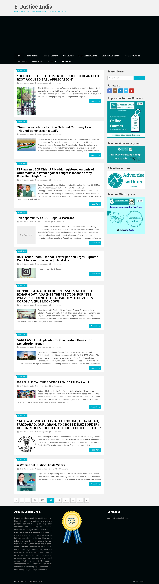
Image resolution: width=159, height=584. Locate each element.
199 (80, 500)
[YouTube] (131, 90)
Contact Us (66, 61)
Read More (95, 101)
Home (19, 55)
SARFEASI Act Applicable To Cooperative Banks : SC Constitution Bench (55, 342)
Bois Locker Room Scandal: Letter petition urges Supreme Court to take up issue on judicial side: (57, 258)
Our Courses (68, 55)
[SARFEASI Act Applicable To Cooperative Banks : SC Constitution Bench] (26, 355)
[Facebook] (109, 90)
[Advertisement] (79, 34)
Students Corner (50, 55)
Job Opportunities (132, 55)
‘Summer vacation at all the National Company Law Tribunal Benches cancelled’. (54, 129)
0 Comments (57, 83)
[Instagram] (115, 90)
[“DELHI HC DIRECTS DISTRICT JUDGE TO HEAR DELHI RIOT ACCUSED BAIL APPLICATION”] (26, 101)
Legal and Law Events (88, 55)
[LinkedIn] (120, 90)
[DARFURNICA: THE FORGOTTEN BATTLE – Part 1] (26, 393)
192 (34, 500)
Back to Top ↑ (139, 581)
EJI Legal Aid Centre (111, 55)
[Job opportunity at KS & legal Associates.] (26, 234)
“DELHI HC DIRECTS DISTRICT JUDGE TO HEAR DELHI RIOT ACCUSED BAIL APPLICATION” (59, 77)
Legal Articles (42, 386)
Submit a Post (37, 61)
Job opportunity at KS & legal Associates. (46, 217)
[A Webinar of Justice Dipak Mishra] (26, 481)
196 (66, 500)
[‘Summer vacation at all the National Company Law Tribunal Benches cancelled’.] (26, 144)
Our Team (21, 61)
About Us (52, 61)
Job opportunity (43, 222)
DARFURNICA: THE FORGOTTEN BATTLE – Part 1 (53, 382)
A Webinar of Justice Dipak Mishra (41, 465)
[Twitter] (126, 90)
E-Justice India (33, 6)
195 (58, 500)
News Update (32, 55)
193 (42, 500)
